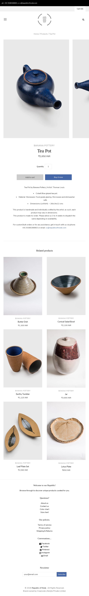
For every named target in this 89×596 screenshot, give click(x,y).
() (80, 9)
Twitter (45, 546)
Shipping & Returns (44, 531)
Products (44, 34)
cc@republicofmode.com (56, 227)
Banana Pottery (44, 145)
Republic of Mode (39, 588)
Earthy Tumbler (23, 394)
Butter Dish (23, 321)
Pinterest (45, 549)
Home (36, 34)
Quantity (40, 166)
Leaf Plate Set (23, 466)
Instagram (45, 552)
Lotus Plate (66, 466)
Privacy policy (44, 528)
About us (44, 503)
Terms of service (44, 525)
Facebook (45, 543)
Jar (66, 394)
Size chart (44, 512)
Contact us (44, 506)
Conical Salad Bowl (66, 321)
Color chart (44, 509)
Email (45, 555)
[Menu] (5, 19)
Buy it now (58, 177)
